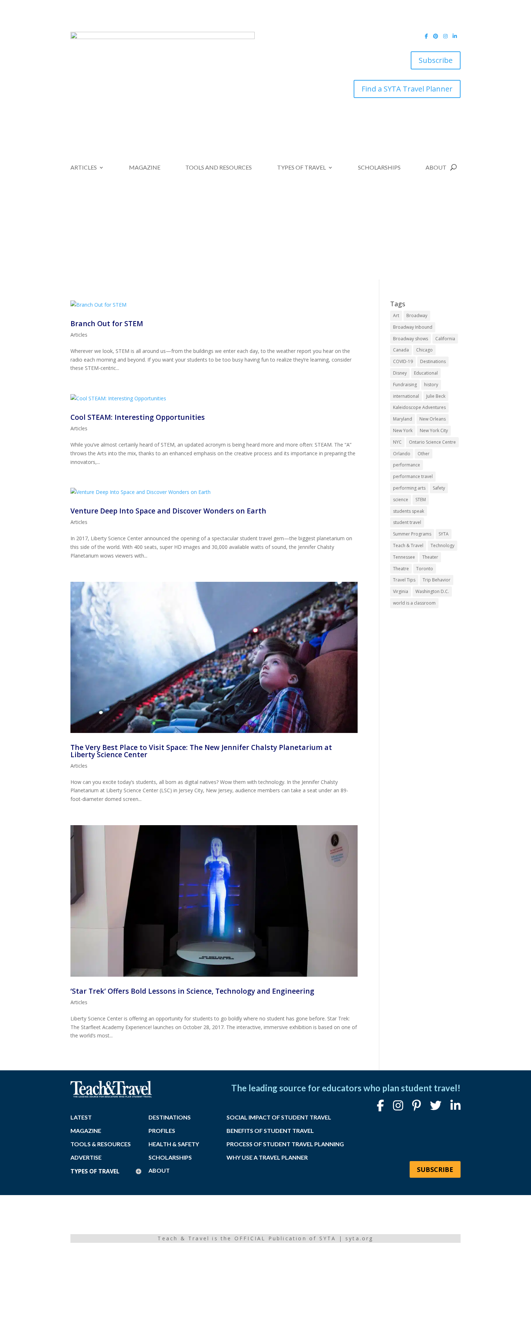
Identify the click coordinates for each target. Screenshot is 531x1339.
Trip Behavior (436, 580)
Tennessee (404, 557)
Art (396, 315)
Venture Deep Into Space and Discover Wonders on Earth (168, 511)
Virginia (400, 591)
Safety (439, 488)
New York (403, 430)
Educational (426, 373)
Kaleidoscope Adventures (419, 407)
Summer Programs (412, 534)
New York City (434, 430)
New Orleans (432, 419)
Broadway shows (410, 339)
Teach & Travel (408, 545)
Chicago (424, 350)
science (400, 499)
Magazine (144, 168)
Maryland (402, 419)
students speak (408, 511)
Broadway (416, 315)
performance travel (413, 476)
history (431, 384)
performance (406, 465)
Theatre (401, 569)
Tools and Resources (218, 168)
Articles (83, 168)
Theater (430, 557)
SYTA (444, 534)
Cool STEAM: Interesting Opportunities (137, 417)
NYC (397, 442)
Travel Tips (404, 580)
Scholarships (379, 168)
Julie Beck (435, 396)
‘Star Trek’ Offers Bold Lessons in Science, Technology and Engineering (192, 991)
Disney (400, 373)
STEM (420, 499)
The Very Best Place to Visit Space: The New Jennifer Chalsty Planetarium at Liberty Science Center (201, 750)
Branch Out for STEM (106, 323)
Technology (442, 545)
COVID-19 (403, 361)
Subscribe (436, 60)
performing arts (409, 488)
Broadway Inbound (412, 327)
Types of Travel (301, 168)
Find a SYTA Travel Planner (407, 89)
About (436, 168)
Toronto (424, 569)
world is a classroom (414, 603)
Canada (401, 350)
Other (423, 454)
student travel (407, 522)
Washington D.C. (432, 591)
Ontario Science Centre (432, 442)
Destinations (433, 361)
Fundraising (405, 384)
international (406, 396)
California (445, 339)
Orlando (401, 454)
